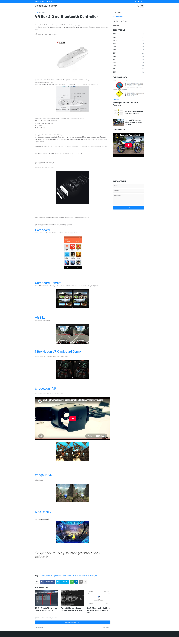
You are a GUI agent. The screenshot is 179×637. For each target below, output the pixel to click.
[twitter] (138, 1)
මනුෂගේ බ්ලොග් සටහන (46, 6)
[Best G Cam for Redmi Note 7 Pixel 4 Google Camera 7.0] (98, 598)
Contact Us (49, 1)
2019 (128, 53)
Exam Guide (66, 576)
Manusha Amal (118, 16)
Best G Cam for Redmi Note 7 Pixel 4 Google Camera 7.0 (98, 610)
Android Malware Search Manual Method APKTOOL (72, 609)
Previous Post (40, 627)
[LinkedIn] (76, 582)
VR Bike (40, 317)
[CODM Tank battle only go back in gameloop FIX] (46, 598)
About (42, 1)
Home (37, 1)
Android (42, 12)
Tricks (92, 576)
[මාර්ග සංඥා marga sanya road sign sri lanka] (118, 112)
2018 (128, 56)
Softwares (85, 576)
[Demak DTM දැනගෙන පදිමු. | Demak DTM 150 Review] (118, 122)
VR (96, 576)
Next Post (106, 627)
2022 (128, 43)
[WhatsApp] (72, 582)
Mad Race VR (44, 512)
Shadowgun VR (45, 388)
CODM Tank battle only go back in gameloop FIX (46, 609)
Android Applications (54, 576)
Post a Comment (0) (72, 622)
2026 (128, 34)
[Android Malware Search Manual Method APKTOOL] (72, 598)
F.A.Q (74, 576)
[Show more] (85, 582)
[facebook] (135, 1)
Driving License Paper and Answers (125, 103)
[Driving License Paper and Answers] (128, 89)
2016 (128, 63)
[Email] (81, 582)
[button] (138, 6)
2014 (128, 69)
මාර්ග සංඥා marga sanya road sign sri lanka (134, 112)
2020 (128, 50)
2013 (128, 72)
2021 (128, 47)
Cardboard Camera (48, 283)
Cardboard (42, 230)
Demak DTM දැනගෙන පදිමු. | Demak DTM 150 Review (133, 122)
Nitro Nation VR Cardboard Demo (58, 351)
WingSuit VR (43, 475)
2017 (128, 59)
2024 (128, 40)
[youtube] (141, 1)
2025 (128, 37)
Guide (79, 576)
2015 (128, 66)
